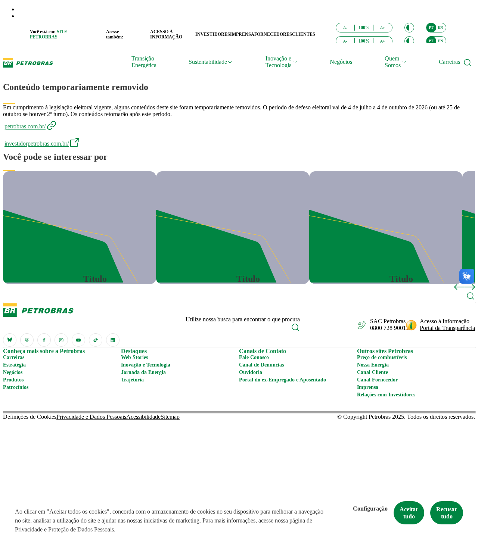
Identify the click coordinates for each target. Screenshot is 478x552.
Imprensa (367, 387)
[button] (409, 27)
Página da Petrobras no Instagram (61, 340)
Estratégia (14, 365)
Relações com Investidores (386, 394)
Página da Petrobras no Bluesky (9, 340)
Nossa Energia (373, 365)
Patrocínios (15, 387)
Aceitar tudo (409, 513)
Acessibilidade (143, 417)
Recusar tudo (446, 513)
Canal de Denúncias (261, 365)
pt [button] (431, 27)
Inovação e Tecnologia (145, 365)
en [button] (440, 27)
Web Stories (134, 357)
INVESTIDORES (212, 34)
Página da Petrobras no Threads (27, 340)
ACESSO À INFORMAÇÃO (166, 34)
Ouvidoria (250, 372)
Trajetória (132, 380)
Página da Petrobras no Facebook (44, 340)
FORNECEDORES (273, 34)
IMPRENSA (242, 34)
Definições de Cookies (29, 417)
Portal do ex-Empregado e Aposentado (282, 380)
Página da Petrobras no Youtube (78, 340)
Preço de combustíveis (382, 357)
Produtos (13, 380)
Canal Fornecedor (377, 380)
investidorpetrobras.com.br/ (36, 143)
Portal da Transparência (447, 328)
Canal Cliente (372, 372)
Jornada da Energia (143, 372)
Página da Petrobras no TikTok (95, 340)
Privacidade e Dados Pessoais (91, 417)
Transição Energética (143, 61)
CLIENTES (303, 34)
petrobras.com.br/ (25, 126)
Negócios (341, 62)
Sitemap (170, 417)
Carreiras (449, 62)
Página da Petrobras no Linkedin (112, 340)
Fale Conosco (254, 357)
